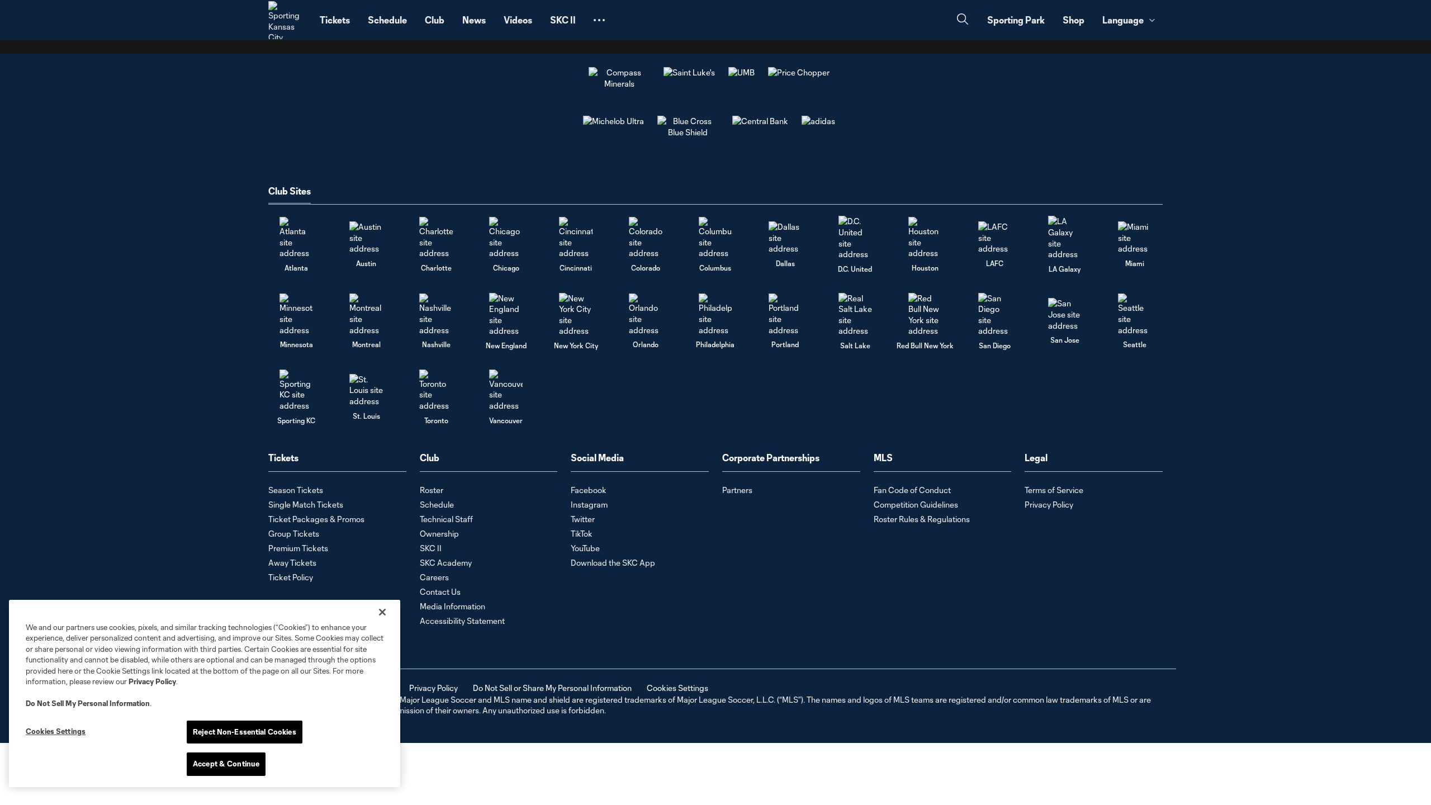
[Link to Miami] (1135, 237)
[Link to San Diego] (995, 315)
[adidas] (818, 121)
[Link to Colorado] (645, 238)
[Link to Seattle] (1135, 314)
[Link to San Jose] (1065, 314)
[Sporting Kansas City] (287, 20)
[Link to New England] (506, 315)
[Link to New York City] (576, 315)
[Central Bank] (760, 121)
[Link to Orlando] (645, 314)
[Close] (382, 612)
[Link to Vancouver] (506, 390)
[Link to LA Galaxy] (1065, 237)
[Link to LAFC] (995, 237)
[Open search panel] (962, 20)
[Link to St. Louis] (366, 390)
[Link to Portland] (785, 314)
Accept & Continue (226, 763)
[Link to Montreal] (366, 314)
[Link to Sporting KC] (296, 390)
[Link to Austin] (366, 237)
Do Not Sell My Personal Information (88, 703)
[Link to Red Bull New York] (925, 315)
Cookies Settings (677, 688)
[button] (599, 20)
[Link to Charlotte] (436, 238)
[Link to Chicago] (506, 238)
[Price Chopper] (799, 72)
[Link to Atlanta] (296, 238)
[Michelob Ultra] (613, 121)
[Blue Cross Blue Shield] (688, 132)
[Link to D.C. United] (855, 237)
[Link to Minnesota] (296, 314)
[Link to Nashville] (436, 314)
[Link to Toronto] (436, 390)
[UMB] (741, 72)
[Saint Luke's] (689, 72)
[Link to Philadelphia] (715, 314)
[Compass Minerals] (619, 83)
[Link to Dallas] (785, 237)
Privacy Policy (152, 681)
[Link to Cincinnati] (576, 238)
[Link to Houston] (925, 238)
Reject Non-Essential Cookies (244, 731)
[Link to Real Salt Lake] (855, 315)
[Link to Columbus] (715, 238)
